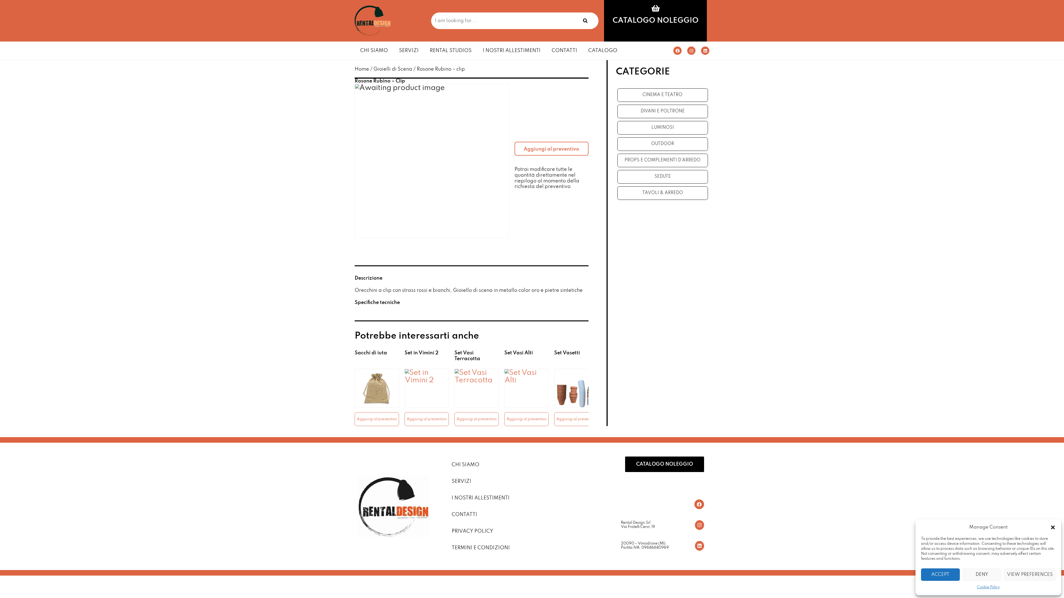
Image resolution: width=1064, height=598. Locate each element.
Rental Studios (451, 50)
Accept (940, 574)
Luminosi (662, 127)
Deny (982, 574)
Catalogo (602, 50)
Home (362, 69)
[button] (1053, 527)
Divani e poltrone (663, 111)
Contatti (564, 50)
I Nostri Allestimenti (512, 50)
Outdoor (662, 144)
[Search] (585, 20)
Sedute (662, 176)
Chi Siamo (374, 50)
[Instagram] (691, 51)
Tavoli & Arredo (662, 193)
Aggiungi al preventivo (551, 149)
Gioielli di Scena (393, 69)
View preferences (1030, 574)
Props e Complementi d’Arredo (662, 160)
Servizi (409, 50)
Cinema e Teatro (662, 95)
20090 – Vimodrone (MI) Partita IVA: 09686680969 (645, 546)
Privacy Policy (472, 531)
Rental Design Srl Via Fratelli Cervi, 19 (638, 525)
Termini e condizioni (481, 547)
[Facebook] (677, 51)
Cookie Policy (988, 587)
